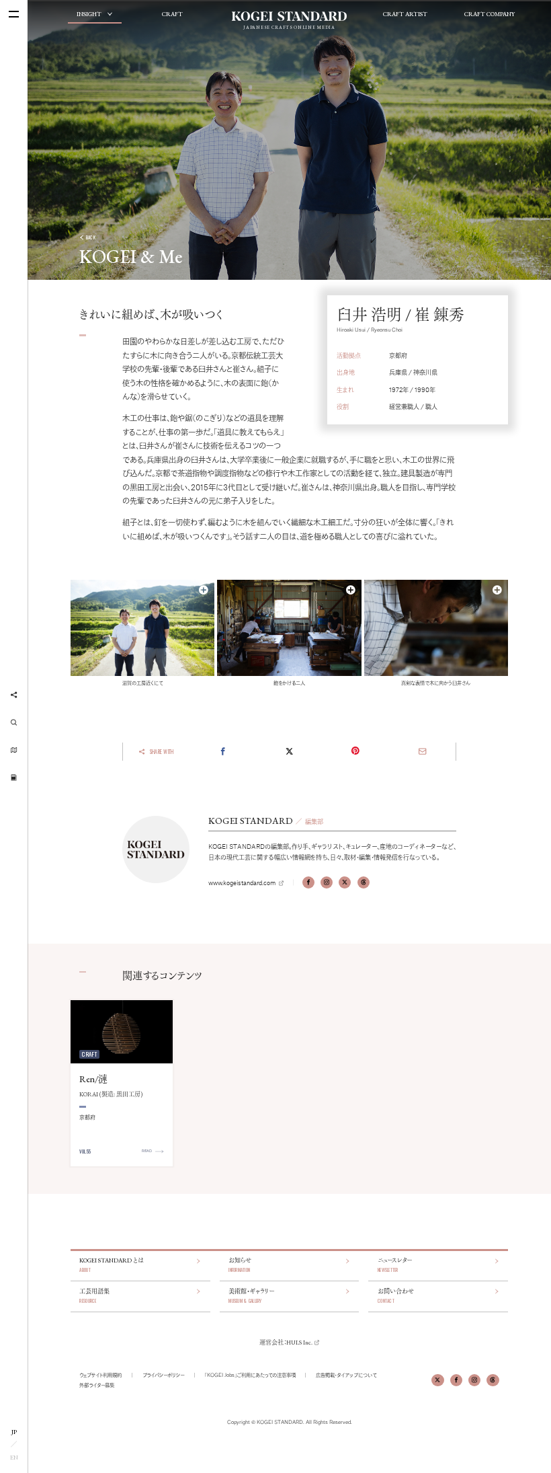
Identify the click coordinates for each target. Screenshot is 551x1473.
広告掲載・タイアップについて (346, 1374)
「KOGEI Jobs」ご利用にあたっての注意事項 (250, 1374)
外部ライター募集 (96, 1385)
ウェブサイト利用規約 (100, 1374)
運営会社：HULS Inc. (285, 1342)
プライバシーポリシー (163, 1374)
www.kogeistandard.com (242, 882)
